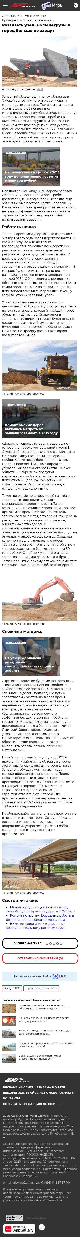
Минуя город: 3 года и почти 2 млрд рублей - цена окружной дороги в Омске (39, 909)
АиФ (40, 89)
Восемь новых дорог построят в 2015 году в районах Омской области (45, 1032)
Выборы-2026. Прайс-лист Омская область (38, 1093)
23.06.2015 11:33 (12, 16)
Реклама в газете (51, 1087)
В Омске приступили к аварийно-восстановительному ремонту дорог (35, 926)
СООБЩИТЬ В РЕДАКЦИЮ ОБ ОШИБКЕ (32, 1104)
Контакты (11, 1098)
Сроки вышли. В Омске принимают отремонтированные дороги (40, 1057)
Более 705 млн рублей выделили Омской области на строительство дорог (44, 1007)
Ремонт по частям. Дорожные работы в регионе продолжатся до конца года (40, 918)
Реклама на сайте (18, 1087)
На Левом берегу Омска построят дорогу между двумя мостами (44, 1019)
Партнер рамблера (36, 1218)
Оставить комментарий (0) (40, 958)
